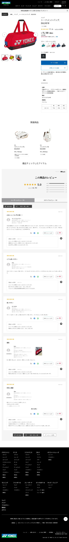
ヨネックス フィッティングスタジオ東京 (29, 522)
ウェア (4, 487)
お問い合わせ (33, 532)
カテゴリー (40, 5)
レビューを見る (59, 29)
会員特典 (64, 2)
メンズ (22, 5)
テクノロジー (48, 5)
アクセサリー (6, 490)
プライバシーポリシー (61, 532)
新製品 (4, 492)
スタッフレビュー (51, 200)
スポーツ (17, 5)
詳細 (57, 36)
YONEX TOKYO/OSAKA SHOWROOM (49, 522)
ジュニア (34, 5)
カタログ (57, 2)
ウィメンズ (28, 5)
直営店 (13, 522)
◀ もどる (5, 14)
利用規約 (51, 532)
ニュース (40, 2)
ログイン (64, 3)
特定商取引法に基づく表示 (61, 533)
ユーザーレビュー (18, 200)
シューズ (5, 484)
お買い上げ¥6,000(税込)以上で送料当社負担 (35, 10)
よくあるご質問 (48, 2)
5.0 (39, 184)
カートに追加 (54, 62)
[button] (36, 35)
